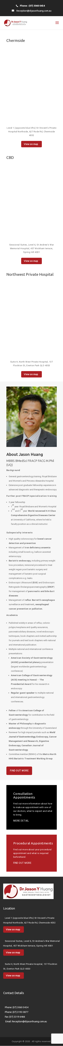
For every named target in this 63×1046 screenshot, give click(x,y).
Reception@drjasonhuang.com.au (29, 1021)
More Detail (19, 820)
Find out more (19, 770)
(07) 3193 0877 (20, 1012)
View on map (31, 144)
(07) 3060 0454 (20, 1007)
